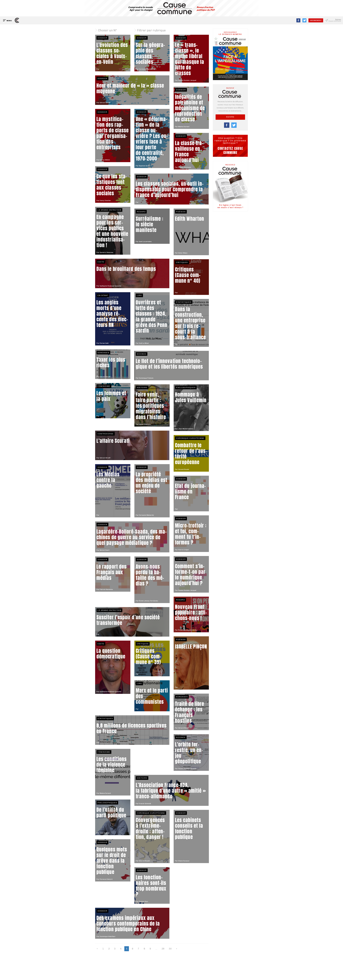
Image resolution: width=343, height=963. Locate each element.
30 (170, 948)
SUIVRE (230, 117)
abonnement (316, 20)
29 (163, 948)
